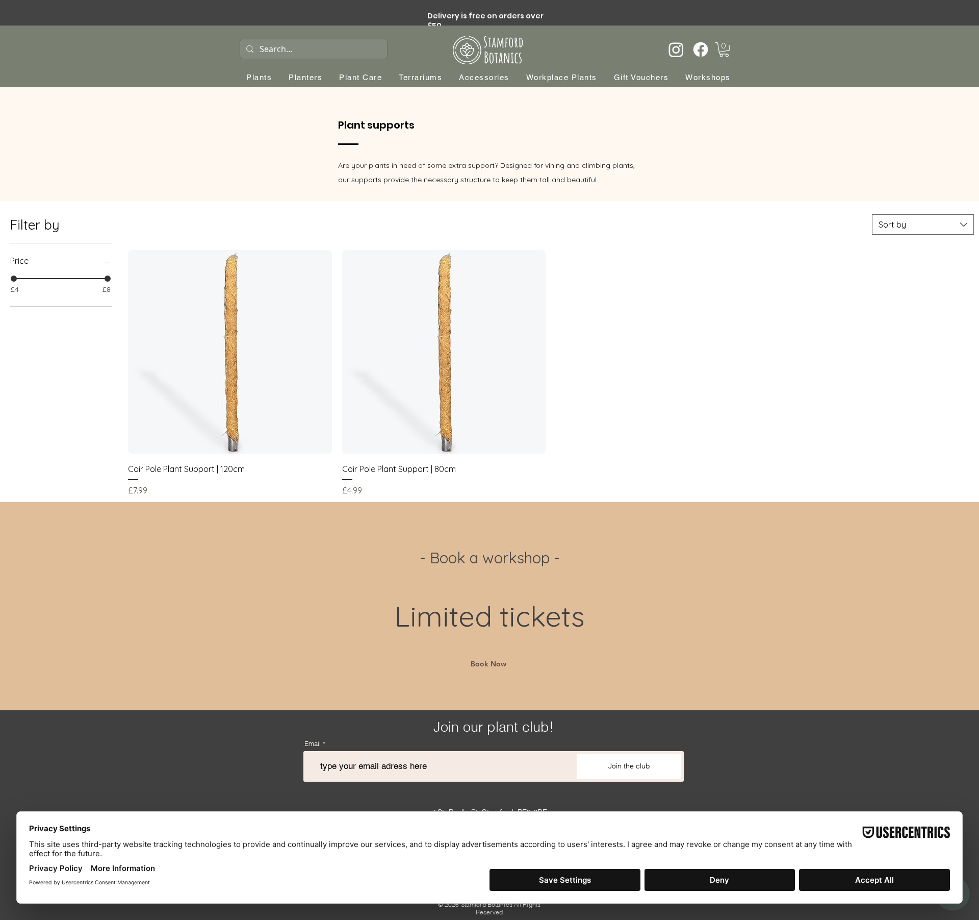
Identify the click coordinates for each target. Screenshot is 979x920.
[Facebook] (700, 49)
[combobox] (923, 224)
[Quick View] (230, 352)
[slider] (14, 278)
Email (312, 743)
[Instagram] (676, 49)
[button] (724, 49)
